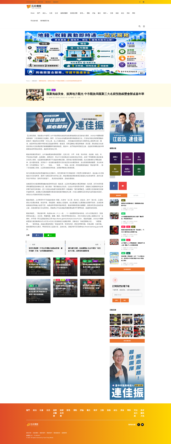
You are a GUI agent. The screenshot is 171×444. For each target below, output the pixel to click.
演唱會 (95, 261)
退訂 (125, 300)
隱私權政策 (57, 433)
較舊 (96, 244)
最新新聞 (118, 195)
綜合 (122, 13)
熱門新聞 (136, 195)
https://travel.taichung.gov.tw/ (91, 227)
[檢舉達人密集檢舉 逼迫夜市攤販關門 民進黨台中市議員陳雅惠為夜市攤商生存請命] (127, 331)
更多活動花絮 (127, 340)
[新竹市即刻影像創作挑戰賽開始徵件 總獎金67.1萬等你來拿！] (115, 319)
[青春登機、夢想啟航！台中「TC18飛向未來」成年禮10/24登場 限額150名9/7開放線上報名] (114, 258)
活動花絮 (34, 81)
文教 (111, 13)
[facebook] (114, 186)
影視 (81, 13)
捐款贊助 (35, 433)
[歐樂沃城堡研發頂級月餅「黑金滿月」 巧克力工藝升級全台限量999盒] (114, 230)
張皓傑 (50, 97)
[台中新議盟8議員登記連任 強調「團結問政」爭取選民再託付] (114, 215)
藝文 (99, 13)
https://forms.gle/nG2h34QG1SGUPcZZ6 (67, 219)
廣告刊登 (40, 2)
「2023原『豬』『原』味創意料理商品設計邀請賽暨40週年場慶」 (65, 285)
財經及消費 (73, 13)
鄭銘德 (87, 290)
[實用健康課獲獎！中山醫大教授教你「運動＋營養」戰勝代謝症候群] (139, 319)
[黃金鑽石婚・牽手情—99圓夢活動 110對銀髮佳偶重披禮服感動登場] (115, 331)
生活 (56, 13)
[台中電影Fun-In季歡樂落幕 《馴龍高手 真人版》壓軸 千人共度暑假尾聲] (114, 242)
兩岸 (104, 13)
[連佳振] (65, 122)
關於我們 (48, 2)
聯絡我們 (55, 2)
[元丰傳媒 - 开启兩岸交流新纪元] (33, 6)
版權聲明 (64, 433)
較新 (33, 244)
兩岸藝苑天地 (44, 20)
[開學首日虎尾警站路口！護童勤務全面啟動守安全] (114, 202)
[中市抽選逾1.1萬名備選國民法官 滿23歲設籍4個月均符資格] (127, 319)
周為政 (60, 269)
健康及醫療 (64, 13)
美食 (128, 13)
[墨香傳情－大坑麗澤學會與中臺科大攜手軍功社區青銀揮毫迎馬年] (139, 331)
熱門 (38, 13)
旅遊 (117, 13)
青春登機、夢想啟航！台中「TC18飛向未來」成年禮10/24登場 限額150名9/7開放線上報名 (132, 258)
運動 (88, 13)
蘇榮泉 (124, 208)
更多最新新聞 (127, 269)
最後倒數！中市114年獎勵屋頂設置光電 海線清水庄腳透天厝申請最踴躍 (38, 291)
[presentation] (27, 54)
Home (32, 13)
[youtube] (143, 2)
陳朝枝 (60, 290)
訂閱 (116, 300)
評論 (93, 13)
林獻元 (33, 269)
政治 (44, 13)
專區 (133, 13)
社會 (50, 13)
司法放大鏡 (34, 20)
